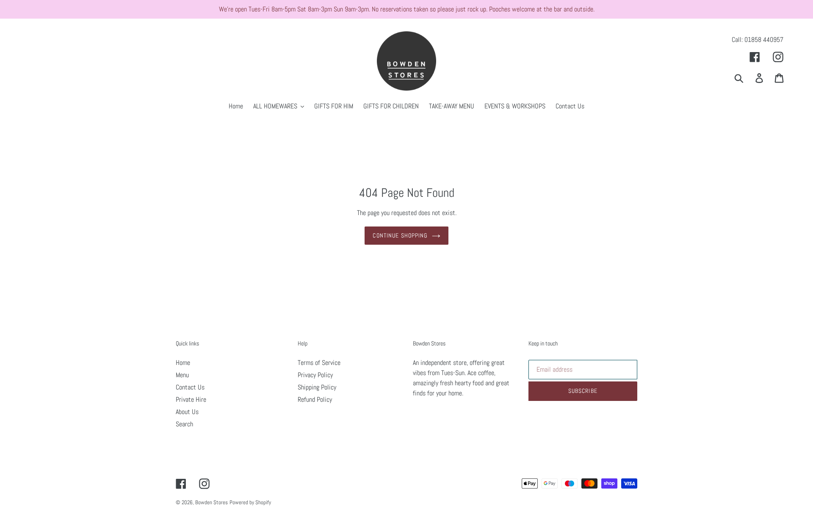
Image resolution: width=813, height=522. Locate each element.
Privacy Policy (315, 374)
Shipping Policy (317, 387)
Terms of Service (319, 362)
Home (183, 362)
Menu (182, 374)
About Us (187, 411)
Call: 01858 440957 (757, 39)
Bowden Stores (211, 502)
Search (184, 424)
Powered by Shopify (250, 502)
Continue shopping (400, 235)
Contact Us (190, 387)
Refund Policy (315, 399)
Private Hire (191, 399)
